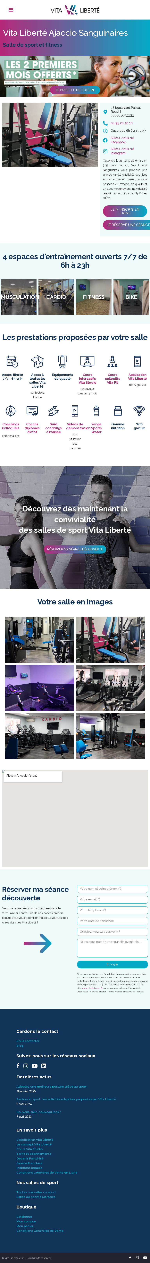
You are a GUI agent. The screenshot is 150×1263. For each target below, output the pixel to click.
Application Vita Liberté (137, 377)
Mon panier (24, 1226)
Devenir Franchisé (30, 1158)
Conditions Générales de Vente (39, 1231)
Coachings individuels (10, 426)
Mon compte (26, 1221)
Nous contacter (27, 1041)
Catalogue (24, 1216)
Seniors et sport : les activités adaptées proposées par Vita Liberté (66, 1099)
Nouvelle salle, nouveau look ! (38, 1112)
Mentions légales (29, 1168)
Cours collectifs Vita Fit (112, 378)
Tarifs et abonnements (33, 1154)
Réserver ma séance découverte (75, 549)
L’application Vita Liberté (34, 1139)
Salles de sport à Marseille (35, 1197)
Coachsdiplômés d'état (32, 428)
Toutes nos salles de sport (36, 1192)
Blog (19, 1046)
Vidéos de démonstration (78, 426)
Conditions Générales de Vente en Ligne (47, 1172)
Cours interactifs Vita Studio (87, 378)
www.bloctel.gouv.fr (92, 988)
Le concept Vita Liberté (34, 1144)
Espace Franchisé (29, 1163)
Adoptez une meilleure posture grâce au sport (51, 1086)
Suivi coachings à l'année (53, 428)
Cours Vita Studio (29, 1149)
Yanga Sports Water (96, 428)
